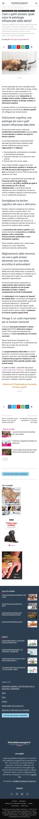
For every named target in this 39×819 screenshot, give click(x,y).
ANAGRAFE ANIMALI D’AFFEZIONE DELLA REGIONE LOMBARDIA (18, 687)
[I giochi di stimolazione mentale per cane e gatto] (6, 434)
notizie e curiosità (5, 445)
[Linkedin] (27, 47)
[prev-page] (3, 459)
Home (3, 8)
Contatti (30, 803)
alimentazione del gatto (23, 10)
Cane (8, 8)
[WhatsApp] (23, 47)
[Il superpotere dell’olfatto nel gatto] (32, 624)
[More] (32, 47)
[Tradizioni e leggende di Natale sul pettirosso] (6, 443)
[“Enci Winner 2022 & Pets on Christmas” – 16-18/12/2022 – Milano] (32, 670)
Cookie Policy (24, 806)
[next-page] (6, 459)
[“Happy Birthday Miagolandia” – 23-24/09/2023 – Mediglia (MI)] (32, 652)
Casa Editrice (22, 801)
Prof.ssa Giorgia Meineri (19, 39)
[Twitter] (14, 47)
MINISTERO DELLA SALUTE (12, 706)
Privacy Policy (15, 806)
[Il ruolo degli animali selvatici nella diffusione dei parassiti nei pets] (6, 452)
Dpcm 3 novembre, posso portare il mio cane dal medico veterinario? (10, 420)
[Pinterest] (18, 47)
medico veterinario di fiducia (12, 370)
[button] (3, 3)
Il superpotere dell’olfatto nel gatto (12, 622)
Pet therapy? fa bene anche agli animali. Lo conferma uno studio (28, 420)
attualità (32, 10)
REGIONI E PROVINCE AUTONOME (15, 710)
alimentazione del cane (18, 8)
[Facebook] (10, 47)
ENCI (4, 697)
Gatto (15, 10)
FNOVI (4, 701)
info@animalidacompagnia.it (24, 781)
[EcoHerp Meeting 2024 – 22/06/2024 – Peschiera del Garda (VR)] (32, 643)
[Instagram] (17, 794)
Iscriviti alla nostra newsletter (15, 474)
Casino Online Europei (11, 721)
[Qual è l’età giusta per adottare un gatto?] (32, 606)
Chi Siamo (14, 801)
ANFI (4, 693)
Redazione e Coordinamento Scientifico (15, 803)
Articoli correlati (8, 429)
